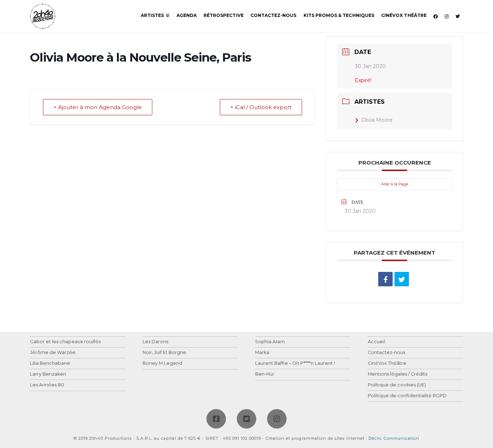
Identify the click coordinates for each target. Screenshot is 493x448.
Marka (262, 352)
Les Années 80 (47, 385)
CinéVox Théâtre (387, 363)
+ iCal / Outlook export (261, 107)
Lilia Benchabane (50, 363)
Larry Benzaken (48, 374)
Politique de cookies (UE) (397, 385)
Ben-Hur (264, 374)
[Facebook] (216, 419)
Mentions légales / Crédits (397, 374)
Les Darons (155, 342)
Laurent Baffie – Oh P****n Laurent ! (295, 363)
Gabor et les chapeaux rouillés (65, 342)
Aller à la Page (394, 184)
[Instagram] (277, 419)
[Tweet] (401, 279)
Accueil (376, 342)
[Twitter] (246, 419)
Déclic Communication (393, 438)
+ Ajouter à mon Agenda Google (97, 107)
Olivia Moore (377, 120)
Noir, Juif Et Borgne (164, 352)
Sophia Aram (270, 342)
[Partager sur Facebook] (385, 279)
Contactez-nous (386, 352)
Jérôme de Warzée (52, 352)
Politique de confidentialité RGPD (407, 396)
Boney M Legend (162, 363)
